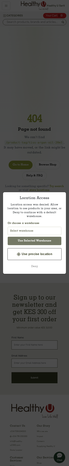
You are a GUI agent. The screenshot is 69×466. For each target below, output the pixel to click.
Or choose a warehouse (23, 223)
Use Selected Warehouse (34, 240)
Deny (34, 266)
